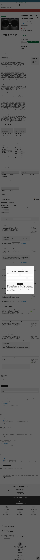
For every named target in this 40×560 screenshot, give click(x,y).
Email (8, 276)
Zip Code (29, 276)
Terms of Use (15, 290)
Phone (8, 279)
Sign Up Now (20, 283)
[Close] (33, 267)
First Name (9, 273)
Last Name (23, 273)
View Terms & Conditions (10, 286)
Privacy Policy (11, 290)
